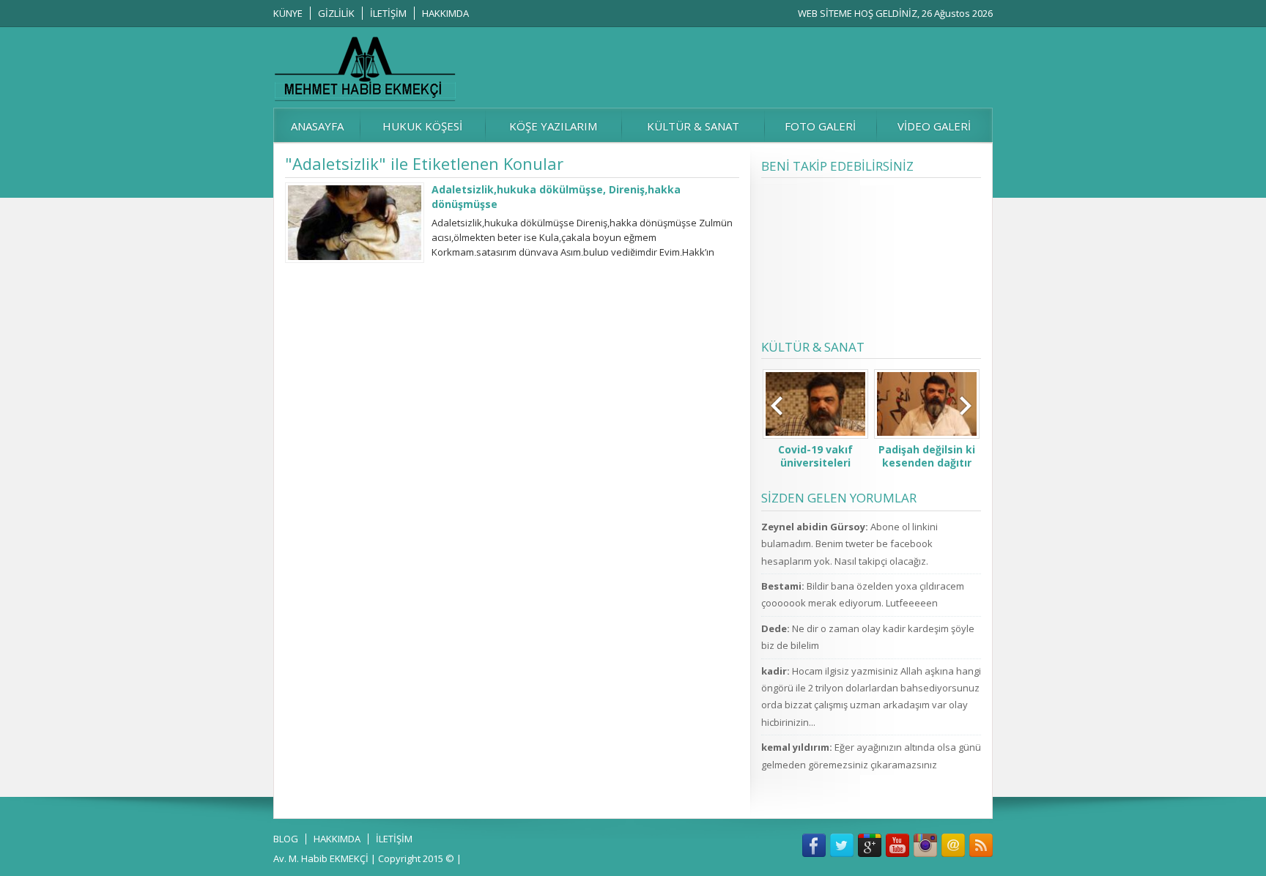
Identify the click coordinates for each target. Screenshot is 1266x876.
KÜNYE (288, 13)
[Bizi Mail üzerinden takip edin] (953, 845)
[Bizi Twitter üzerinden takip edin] (842, 845)
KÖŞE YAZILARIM (553, 126)
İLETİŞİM (388, 13)
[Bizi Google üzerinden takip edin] (869, 845)
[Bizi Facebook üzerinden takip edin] (814, 845)
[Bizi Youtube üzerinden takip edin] (897, 845)
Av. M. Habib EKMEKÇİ (321, 858)
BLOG (285, 838)
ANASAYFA (317, 126)
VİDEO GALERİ (934, 126)
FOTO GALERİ (820, 126)
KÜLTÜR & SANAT (693, 126)
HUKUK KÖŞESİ (422, 126)
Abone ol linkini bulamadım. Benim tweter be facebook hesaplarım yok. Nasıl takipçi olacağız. (849, 544)
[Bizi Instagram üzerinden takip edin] (925, 845)
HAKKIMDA (445, 13)
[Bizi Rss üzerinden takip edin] (981, 845)
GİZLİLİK (336, 13)
